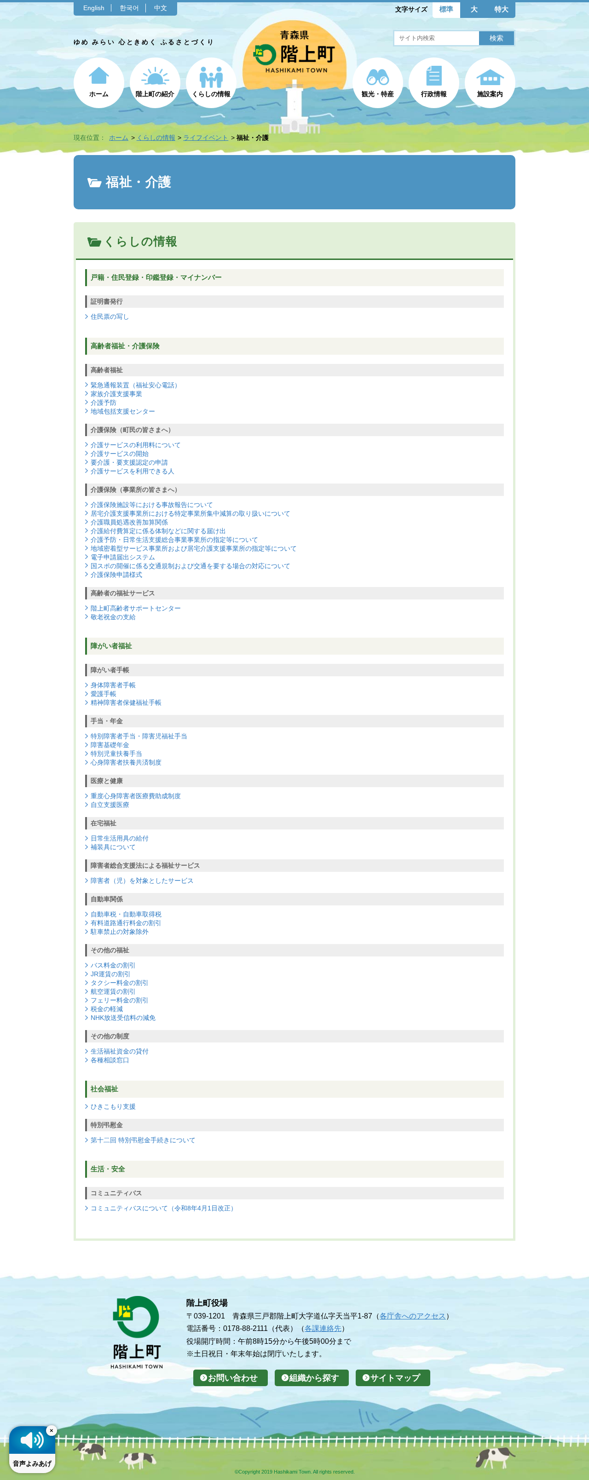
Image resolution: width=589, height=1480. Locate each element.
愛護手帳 (103, 693)
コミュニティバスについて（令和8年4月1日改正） (164, 1208)
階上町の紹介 (155, 94)
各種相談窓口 (110, 1060)
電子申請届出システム (123, 557)
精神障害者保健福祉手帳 (126, 702)
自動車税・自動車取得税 (126, 914)
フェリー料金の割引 (120, 1000)
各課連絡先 (323, 1328)
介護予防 (103, 402)
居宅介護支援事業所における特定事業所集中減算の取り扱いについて (190, 513)
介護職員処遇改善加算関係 (129, 522)
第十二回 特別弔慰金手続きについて (143, 1140)
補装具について (113, 847)
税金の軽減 (107, 1009)
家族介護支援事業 (116, 393)
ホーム (99, 94)
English (93, 8)
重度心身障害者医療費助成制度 (136, 796)
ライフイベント (205, 137)
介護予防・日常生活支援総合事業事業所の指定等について (174, 539)
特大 (501, 9)
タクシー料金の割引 (120, 982)
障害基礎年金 (110, 745)
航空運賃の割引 (113, 991)
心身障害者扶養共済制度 (126, 762)
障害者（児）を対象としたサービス (142, 880)
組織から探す (314, 1377)
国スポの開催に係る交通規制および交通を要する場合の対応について (190, 566)
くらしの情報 (211, 94)
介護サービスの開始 (120, 453)
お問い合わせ (233, 1377)
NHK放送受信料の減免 (123, 1017)
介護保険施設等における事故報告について (152, 504)
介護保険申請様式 (116, 574)
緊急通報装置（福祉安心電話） (136, 385)
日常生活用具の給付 (120, 838)
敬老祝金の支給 (113, 617)
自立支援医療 (110, 804)
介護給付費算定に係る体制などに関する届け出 (158, 531)
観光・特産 (378, 94)
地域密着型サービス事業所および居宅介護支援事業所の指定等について (194, 548)
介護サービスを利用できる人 (132, 471)
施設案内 (490, 94)
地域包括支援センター (123, 411)
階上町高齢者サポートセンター (136, 608)
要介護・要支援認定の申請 (129, 462)
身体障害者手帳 (113, 685)
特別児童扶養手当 (116, 753)
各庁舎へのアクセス (413, 1316)
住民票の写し (110, 316)
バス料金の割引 (113, 965)
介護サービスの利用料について (136, 445)
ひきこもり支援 (113, 1106)
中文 (160, 8)
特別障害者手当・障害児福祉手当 (139, 736)
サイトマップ (395, 1377)
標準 (446, 9)
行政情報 (434, 94)
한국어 (129, 8)
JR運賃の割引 (111, 974)
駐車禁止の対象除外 (120, 931)
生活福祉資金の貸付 (120, 1051)
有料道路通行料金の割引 (126, 923)
